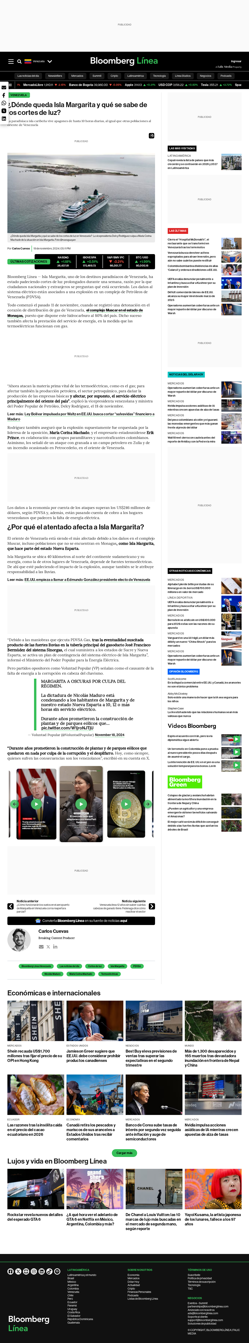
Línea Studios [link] (183, 75)
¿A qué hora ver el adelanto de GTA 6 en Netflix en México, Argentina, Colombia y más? (92, 1219)
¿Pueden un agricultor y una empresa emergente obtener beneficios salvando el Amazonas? (192, 812)
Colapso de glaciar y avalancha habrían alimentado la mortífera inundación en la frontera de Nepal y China (192, 799)
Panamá (72, 1305)
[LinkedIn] (55, 946)
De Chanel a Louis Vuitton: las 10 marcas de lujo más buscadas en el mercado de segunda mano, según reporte (153, 1221)
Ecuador (72, 1302)
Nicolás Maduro (52, 974)
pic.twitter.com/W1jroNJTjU (67, 728)
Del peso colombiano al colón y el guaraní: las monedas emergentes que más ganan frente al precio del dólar (193, 423)
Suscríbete (194, 1275)
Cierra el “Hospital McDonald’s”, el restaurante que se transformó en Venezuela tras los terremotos (188, 243)
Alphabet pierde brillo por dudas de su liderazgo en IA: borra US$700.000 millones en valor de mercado (191, 588)
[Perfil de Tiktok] (49, 1271)
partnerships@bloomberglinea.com (208, 1306)
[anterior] (10, 906)
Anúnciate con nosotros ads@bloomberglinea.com (203, 1311)
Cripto (131, 1288)
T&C (190, 1288)
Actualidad (134, 1285)
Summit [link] (97, 75)
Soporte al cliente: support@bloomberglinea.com (205, 1318)
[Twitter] (48, 946)
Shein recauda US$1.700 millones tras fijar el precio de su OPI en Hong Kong (34, 1056)
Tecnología (194, 1285)
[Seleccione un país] (49, 61)
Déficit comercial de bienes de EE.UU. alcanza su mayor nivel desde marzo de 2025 (191, 296)
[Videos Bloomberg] (205, 726)
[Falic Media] (218, 67)
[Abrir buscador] (19, 61)
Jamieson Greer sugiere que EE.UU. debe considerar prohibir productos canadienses (93, 1056)
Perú (70, 1298)
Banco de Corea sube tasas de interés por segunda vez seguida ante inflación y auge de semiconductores (153, 1132)
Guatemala (74, 1322)
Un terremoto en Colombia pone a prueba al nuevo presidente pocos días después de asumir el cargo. (193, 752)
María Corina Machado (80, 974)
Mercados (133, 1278)
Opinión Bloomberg (183, 671)
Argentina (73, 1285)
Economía (133, 1275)
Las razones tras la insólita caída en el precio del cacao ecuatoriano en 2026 (34, 1130)
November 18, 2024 (109, 735)
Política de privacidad (200, 1278)
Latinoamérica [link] (135, 75)
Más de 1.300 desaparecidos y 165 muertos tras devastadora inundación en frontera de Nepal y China (212, 1058)
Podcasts (133, 1295)
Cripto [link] (114, 75)
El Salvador (74, 1315)
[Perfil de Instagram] (34, 1271)
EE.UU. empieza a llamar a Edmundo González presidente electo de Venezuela (87, 579)
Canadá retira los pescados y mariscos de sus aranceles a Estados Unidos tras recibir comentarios (91, 1132)
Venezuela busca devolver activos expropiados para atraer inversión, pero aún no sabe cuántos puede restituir (192, 256)
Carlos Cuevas (21, 248)
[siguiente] (152, 906)
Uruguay (72, 1309)
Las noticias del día (69, 966)
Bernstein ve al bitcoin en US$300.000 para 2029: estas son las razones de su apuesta (192, 624)
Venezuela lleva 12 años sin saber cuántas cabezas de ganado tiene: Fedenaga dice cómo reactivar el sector (119, 908)
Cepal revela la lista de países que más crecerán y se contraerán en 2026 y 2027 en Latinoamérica (192, 164)
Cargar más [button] (124, 1153)
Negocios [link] (205, 75)
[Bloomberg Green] (205, 782)
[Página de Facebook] (10, 1271)
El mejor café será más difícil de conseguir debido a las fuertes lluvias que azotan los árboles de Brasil (193, 825)
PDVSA (137, 966)
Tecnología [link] (159, 75)
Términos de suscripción (202, 1281)
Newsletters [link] (55, 75)
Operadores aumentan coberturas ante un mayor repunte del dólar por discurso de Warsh (193, 309)
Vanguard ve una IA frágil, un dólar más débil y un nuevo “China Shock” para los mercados (192, 641)
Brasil (71, 1278)
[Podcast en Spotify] (57, 1271)
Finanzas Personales (139, 1291)
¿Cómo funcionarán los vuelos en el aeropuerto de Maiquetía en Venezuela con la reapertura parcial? (43, 908)
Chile (70, 1295)
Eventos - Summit (198, 1303)
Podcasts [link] (226, 75)
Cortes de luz (95, 966)
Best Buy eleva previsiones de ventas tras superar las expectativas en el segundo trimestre (151, 1058)
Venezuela (19, 95)
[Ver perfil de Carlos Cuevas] (23, 939)
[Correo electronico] (41, 946)
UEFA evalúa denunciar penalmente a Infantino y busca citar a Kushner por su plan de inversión (192, 283)
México (72, 1281)
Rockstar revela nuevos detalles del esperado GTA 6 (35, 1217)
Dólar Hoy (133, 1281)
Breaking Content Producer (57, 938)
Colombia (73, 1288)
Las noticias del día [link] (28, 75)
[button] (151, 135)
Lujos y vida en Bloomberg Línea (57, 1161)
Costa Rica (74, 1312)
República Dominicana (80, 1319)
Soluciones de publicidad (202, 1323)
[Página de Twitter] (18, 1271)
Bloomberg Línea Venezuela (36, 966)
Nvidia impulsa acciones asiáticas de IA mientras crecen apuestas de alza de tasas (211, 1130)
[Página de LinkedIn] (42, 1271)
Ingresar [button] (236, 61)
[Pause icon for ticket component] (10, 85)
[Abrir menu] (10, 61)
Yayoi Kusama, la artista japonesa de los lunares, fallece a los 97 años (213, 1219)
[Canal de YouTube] (26, 1271)
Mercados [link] (77, 75)
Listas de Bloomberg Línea (143, 1298)
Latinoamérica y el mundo (82, 1275)
